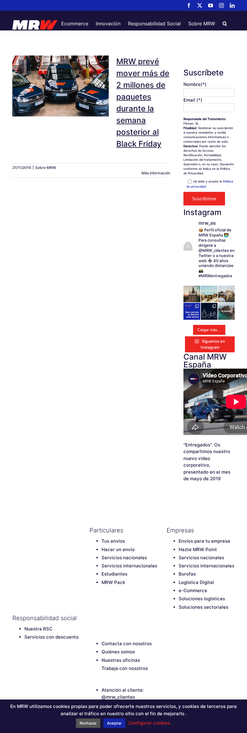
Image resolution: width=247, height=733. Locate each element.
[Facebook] (92, 618)
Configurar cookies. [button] (149, 723)
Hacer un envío (118, 549)
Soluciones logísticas (202, 598)
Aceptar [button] (114, 723)
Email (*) (192, 100)
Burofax (187, 574)
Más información (156, 173)
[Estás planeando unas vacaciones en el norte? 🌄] (226, 311)
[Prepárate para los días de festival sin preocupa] (226, 294)
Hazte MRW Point (198, 549)
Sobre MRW (45, 167)
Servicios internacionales (129, 566)
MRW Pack (113, 582)
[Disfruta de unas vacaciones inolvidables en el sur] (209, 294)
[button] (225, 23)
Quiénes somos (118, 652)
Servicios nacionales (124, 557)
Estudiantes (114, 574)
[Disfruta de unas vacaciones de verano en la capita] (191, 294)
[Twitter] (103, 618)
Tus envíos (113, 541)
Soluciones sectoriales (203, 607)
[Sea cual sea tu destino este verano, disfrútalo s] (191, 311)
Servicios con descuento (51, 637)
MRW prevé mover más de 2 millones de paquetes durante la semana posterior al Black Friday (60, 71)
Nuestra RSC (38, 629)
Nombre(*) (195, 84)
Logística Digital (196, 582)
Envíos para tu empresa (204, 541)
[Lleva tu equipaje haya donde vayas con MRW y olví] (209, 311)
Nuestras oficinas (121, 660)
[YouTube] (114, 618)
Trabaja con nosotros (125, 668)
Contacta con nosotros (127, 643)
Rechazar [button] (88, 723)
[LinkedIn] (135, 618)
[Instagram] (124, 618)
